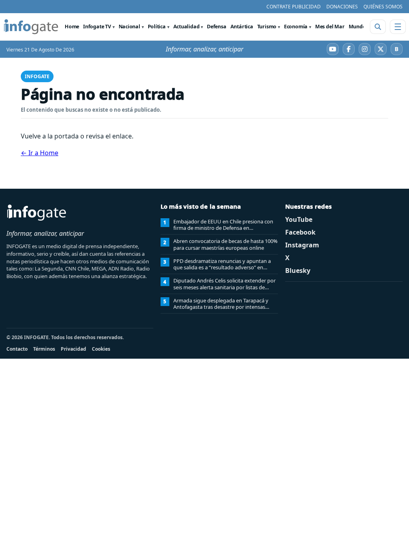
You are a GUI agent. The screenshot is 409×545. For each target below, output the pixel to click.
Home (72, 26)
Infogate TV (97, 26)
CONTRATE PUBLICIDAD (293, 6)
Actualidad (186, 26)
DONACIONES (342, 6)
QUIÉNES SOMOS (383, 6)
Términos (44, 349)
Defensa (216, 26)
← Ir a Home (39, 152)
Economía (296, 26)
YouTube (298, 219)
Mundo (357, 26)
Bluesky (297, 270)
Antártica (241, 26)
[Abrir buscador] (378, 27)
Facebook (300, 232)
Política (157, 26)
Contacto (17, 349)
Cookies (101, 349)
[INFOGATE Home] (31, 26)
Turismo (266, 26)
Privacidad (73, 349)
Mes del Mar (330, 26)
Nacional (129, 26)
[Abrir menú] (398, 27)
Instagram (302, 245)
